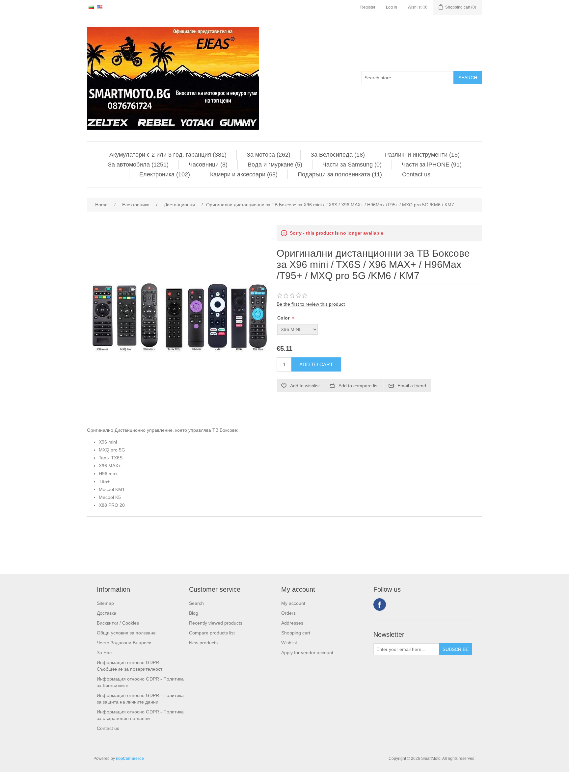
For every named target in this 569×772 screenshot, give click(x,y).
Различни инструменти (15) (422, 154)
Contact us (416, 174)
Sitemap (105, 603)
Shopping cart (295, 632)
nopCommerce (130, 758)
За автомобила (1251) (138, 164)
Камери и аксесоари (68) (244, 174)
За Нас (104, 652)
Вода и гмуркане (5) (275, 164)
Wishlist (289, 642)
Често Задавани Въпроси (124, 642)
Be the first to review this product (311, 304)
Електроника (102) (164, 174)
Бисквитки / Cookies (118, 623)
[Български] (91, 7)
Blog (193, 613)
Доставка (106, 613)
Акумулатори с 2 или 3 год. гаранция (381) (168, 154)
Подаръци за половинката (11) (340, 174)
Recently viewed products (215, 623)
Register (367, 7)
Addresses (292, 623)
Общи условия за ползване (126, 632)
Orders (288, 613)
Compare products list (212, 632)
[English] (100, 7)
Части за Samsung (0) (352, 164)
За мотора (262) (268, 154)
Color (284, 318)
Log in (391, 7)
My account (293, 603)
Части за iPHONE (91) (432, 164)
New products (203, 642)
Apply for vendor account (307, 652)
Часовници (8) (208, 164)
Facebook (379, 604)
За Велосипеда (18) (338, 154)
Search (196, 603)
